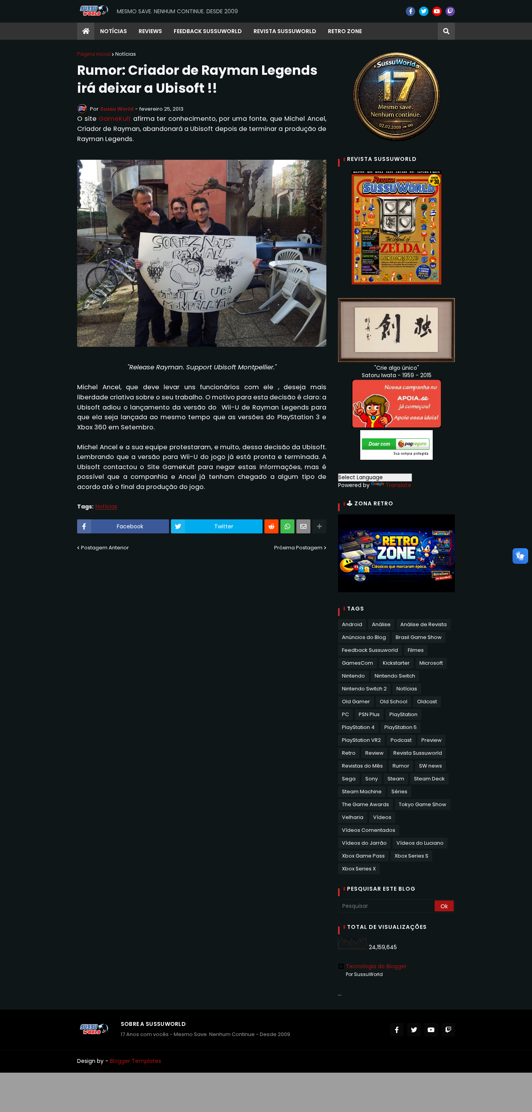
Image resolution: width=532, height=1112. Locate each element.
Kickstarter (396, 663)
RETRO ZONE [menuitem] (345, 31)
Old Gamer (356, 701)
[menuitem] (85, 31)
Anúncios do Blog (364, 637)
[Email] (303, 526)
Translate (398, 485)
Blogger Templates (135, 1061)
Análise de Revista (423, 624)
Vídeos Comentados (368, 830)
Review (374, 753)
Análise (381, 624)
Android (352, 624)
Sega (349, 778)
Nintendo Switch (395, 676)
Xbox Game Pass (363, 856)
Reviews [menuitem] (150, 31)
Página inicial (94, 54)
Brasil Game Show (419, 637)
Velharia (352, 817)
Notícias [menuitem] (113, 31)
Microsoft (431, 663)
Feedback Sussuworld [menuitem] (208, 31)
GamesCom (357, 663)
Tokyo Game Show (422, 804)
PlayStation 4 (358, 727)
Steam (396, 778)
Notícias (125, 54)
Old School (393, 701)
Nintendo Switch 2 (364, 688)
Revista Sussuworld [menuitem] (285, 31)
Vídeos (382, 817)
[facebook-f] (410, 11)
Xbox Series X (359, 868)
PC (345, 714)
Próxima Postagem (298, 547)
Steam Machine (362, 791)
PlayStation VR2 (361, 740)
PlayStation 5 (400, 727)
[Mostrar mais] (319, 526)
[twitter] (423, 11)
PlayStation (403, 714)
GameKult (115, 118)
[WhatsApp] (287, 526)
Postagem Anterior (105, 547)
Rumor (401, 766)
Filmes (416, 650)
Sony (371, 778)
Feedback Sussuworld (370, 650)
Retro (349, 753)
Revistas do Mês (362, 766)
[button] (446, 31)
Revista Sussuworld (417, 753)
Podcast (401, 740)
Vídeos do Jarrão (364, 843)
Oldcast (427, 701)
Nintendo (353, 676)
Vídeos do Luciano (420, 843)
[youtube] (437, 11)
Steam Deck (429, 778)
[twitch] (450, 11)
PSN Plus (369, 714)
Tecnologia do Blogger (376, 966)
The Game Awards (365, 804)
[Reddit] (271, 526)
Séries (399, 791)
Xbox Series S (411, 856)
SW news (430, 766)
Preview (431, 740)
